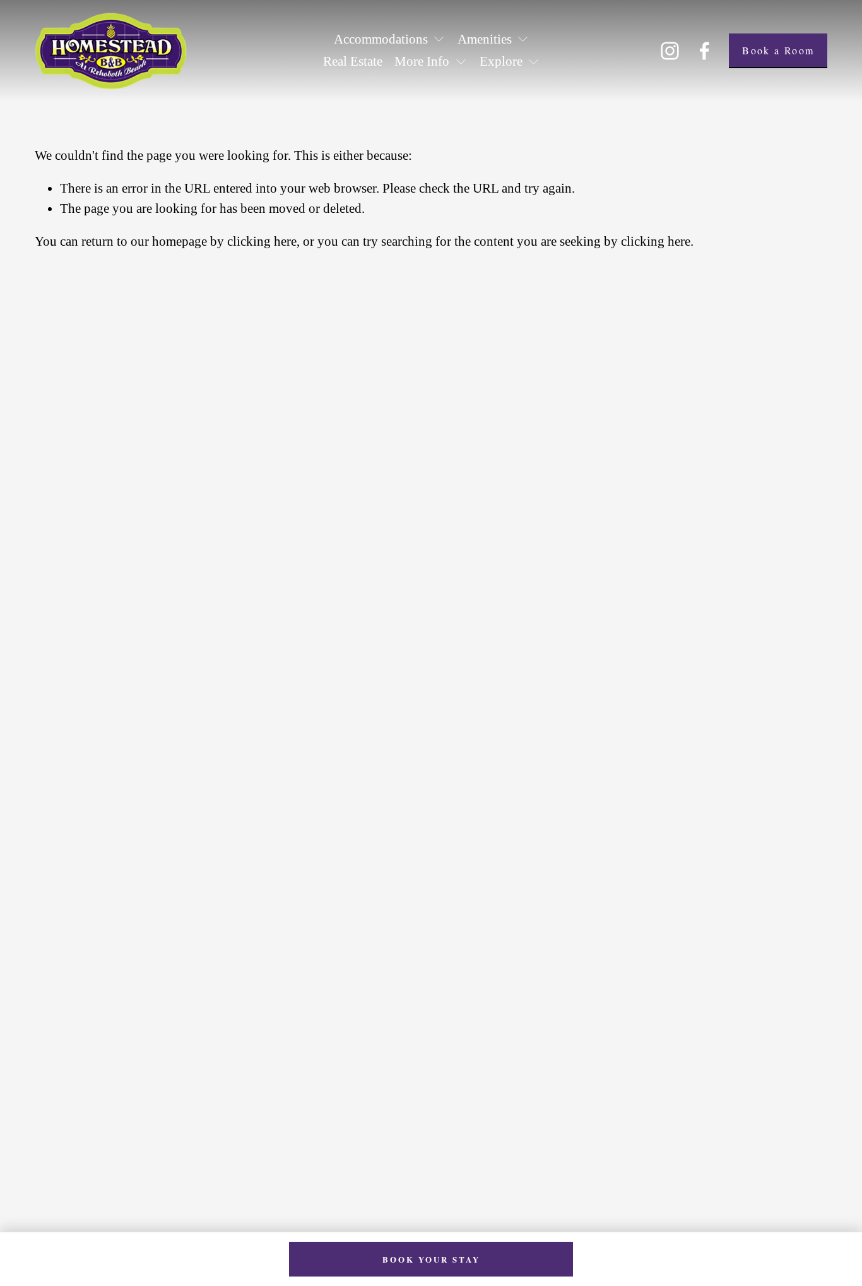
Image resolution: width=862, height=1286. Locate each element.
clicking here (262, 241)
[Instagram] (670, 51)
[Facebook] (705, 51)
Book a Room (778, 50)
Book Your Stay (431, 1259)
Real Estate (352, 61)
